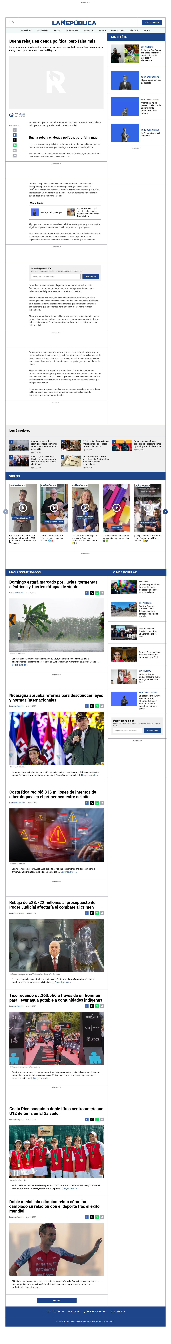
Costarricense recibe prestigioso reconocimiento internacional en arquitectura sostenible (44, 445)
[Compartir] (15, 155)
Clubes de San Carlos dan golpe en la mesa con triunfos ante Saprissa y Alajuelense (151, 55)
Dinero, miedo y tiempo (51, 212)
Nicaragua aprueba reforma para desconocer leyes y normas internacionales (56, 697)
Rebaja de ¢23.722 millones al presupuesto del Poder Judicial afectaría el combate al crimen (52, 905)
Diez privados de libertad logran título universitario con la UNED (148, 632)
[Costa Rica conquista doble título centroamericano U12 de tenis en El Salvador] (56, 1151)
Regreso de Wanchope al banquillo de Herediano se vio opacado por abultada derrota (147, 444)
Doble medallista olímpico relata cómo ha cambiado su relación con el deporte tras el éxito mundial (54, 1206)
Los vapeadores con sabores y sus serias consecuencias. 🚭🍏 (116, 538)
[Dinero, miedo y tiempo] (35, 212)
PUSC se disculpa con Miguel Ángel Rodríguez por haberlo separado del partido (96, 444)
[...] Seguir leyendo (87, 775)
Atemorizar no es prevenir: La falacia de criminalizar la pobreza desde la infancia (151, 108)
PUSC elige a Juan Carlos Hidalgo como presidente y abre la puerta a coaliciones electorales (43, 460)
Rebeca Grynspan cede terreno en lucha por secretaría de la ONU (150, 654)
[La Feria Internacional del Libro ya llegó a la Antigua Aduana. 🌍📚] (54, 508)
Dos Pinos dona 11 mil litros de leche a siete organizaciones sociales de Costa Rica (88, 212)
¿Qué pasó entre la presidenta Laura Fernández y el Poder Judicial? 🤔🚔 (147, 538)
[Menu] (12, 22)
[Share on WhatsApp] (15, 145)
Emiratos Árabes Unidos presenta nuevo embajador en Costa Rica (149, 678)
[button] (152, 22)
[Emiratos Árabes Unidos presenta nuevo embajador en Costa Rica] (124, 676)
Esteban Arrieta (18, 913)
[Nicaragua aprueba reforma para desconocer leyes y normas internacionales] (56, 738)
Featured (143, 581)
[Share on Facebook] (15, 135)
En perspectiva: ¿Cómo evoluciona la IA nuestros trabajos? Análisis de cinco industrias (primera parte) (149, 702)
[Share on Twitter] (15, 140)
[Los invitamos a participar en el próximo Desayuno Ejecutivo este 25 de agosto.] (85, 508)
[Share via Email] (15, 150)
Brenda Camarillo (18, 803)
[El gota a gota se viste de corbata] (125, 80)
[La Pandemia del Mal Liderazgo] (125, 133)
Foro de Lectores (150, 77)
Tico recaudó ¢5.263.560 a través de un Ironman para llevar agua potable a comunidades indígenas (55, 997)
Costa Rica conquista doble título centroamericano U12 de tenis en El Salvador (56, 1111)
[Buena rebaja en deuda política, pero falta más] (56, 82)
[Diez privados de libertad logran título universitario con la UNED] (124, 632)
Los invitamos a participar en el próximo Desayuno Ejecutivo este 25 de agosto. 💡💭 (85, 539)
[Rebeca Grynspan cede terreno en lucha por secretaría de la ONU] (124, 654)
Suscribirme (91, 276)
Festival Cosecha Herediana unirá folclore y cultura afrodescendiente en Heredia (148, 611)
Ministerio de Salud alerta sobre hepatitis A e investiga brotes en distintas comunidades (96, 460)
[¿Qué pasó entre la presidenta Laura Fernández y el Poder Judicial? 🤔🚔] (147, 508)
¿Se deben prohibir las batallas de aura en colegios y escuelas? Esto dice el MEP (149, 588)
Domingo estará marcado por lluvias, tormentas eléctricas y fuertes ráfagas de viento (53, 584)
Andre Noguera (17, 593)
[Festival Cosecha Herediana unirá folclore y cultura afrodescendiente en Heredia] (124, 609)
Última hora (147, 47)
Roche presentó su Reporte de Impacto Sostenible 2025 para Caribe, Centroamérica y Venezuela (22, 539)
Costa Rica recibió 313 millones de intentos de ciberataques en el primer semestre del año (52, 794)
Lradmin (22, 113)
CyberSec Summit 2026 (23, 872)
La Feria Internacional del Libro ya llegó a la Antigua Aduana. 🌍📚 (51, 538)
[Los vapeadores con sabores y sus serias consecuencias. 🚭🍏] (116, 508)
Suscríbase (117, 1311)
